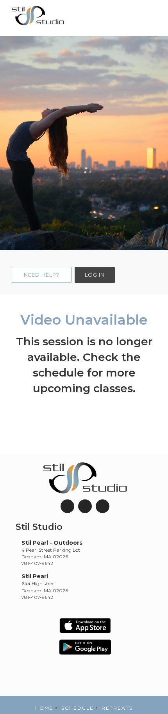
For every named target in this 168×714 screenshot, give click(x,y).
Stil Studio (39, 527)
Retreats (117, 708)
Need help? (41, 275)
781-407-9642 (37, 563)
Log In (95, 275)
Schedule (77, 708)
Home (44, 708)
